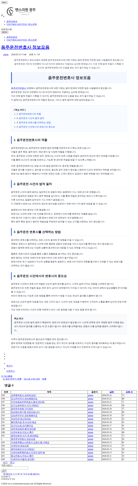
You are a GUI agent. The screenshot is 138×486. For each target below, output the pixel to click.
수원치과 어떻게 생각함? (23, 459)
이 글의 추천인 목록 (12, 379)
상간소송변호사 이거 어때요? (25, 405)
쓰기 (5, 462)
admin (5, 54)
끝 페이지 (35, 474)
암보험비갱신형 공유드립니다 (25, 412)
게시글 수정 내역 (32, 379)
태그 (12, 462)
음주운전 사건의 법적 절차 (31, 118)
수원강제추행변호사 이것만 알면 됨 (28, 452)
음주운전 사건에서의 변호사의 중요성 (37, 127)
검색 (4, 471)
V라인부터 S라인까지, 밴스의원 (21, 24)
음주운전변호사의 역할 (30, 114)
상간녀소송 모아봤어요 (22, 425)
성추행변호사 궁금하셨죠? (23, 395)
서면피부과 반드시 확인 (22, 432)
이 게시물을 (6, 376)
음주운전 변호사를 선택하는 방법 (35, 122)
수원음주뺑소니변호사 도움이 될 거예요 (30, 442)
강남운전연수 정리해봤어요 (24, 415)
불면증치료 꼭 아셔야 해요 (23, 422)
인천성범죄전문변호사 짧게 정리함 (27, 402)
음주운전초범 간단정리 (22, 409)
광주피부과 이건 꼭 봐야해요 (25, 436)
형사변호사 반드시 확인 (22, 456)
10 (28, 474)
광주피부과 (11, 21)
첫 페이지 (7, 474)
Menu (4, 2)
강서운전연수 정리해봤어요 (24, 399)
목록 (44, 379)
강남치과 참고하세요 (21, 419)
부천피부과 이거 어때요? (23, 449)
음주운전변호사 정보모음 (25, 47)
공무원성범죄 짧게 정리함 (23, 429)
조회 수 (129, 392)
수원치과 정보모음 (20, 446)
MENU (4, 32)
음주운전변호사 (18, 88)
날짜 (112, 392)
